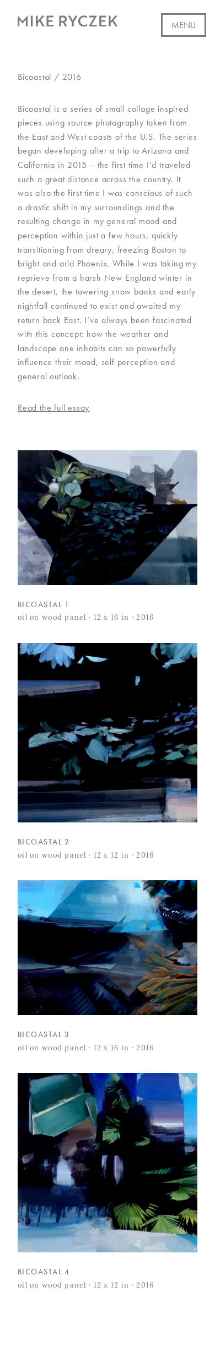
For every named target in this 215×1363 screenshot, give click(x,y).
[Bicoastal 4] (107, 1162)
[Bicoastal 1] (107, 517)
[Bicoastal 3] (107, 947)
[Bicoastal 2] (107, 732)
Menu (183, 25)
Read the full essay (53, 407)
